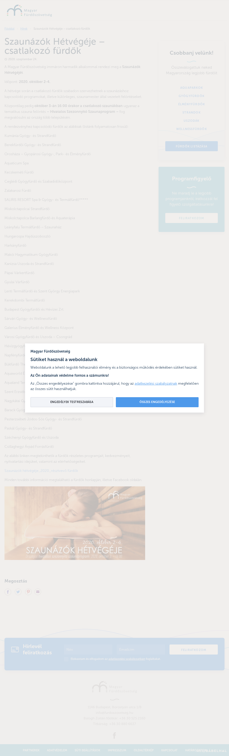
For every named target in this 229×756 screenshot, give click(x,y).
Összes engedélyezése (157, 402)
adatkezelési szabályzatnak (156, 384)
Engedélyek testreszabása (71, 402)
